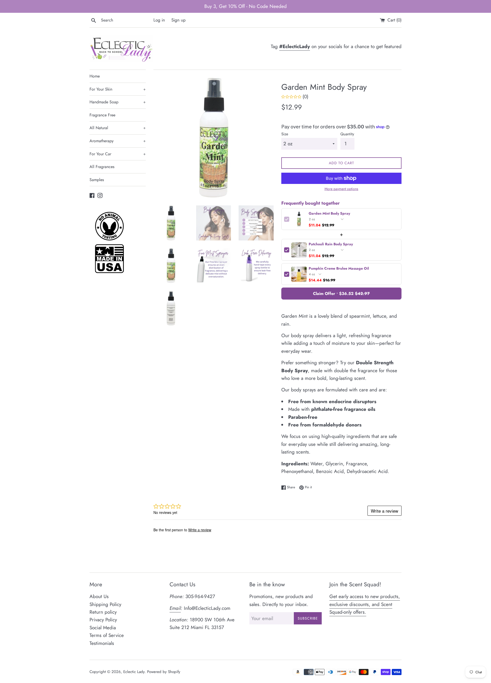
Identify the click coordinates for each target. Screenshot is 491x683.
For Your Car (118, 154)
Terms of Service (107, 635)
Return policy (103, 612)
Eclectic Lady (133, 672)
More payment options (341, 188)
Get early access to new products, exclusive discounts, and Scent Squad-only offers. (364, 604)
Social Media (103, 627)
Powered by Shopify (163, 672)
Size (284, 134)
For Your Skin (118, 89)
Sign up (178, 20)
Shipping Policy (105, 604)
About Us (99, 596)
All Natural (118, 128)
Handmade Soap (118, 102)
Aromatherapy (118, 141)
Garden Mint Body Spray (329, 213)
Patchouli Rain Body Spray (331, 244)
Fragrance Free (102, 115)
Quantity (347, 134)
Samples (97, 180)
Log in (159, 20)
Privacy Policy (103, 619)
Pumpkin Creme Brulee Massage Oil (339, 268)
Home (95, 76)
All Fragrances (102, 167)
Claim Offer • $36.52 (341, 293)
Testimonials (102, 643)
